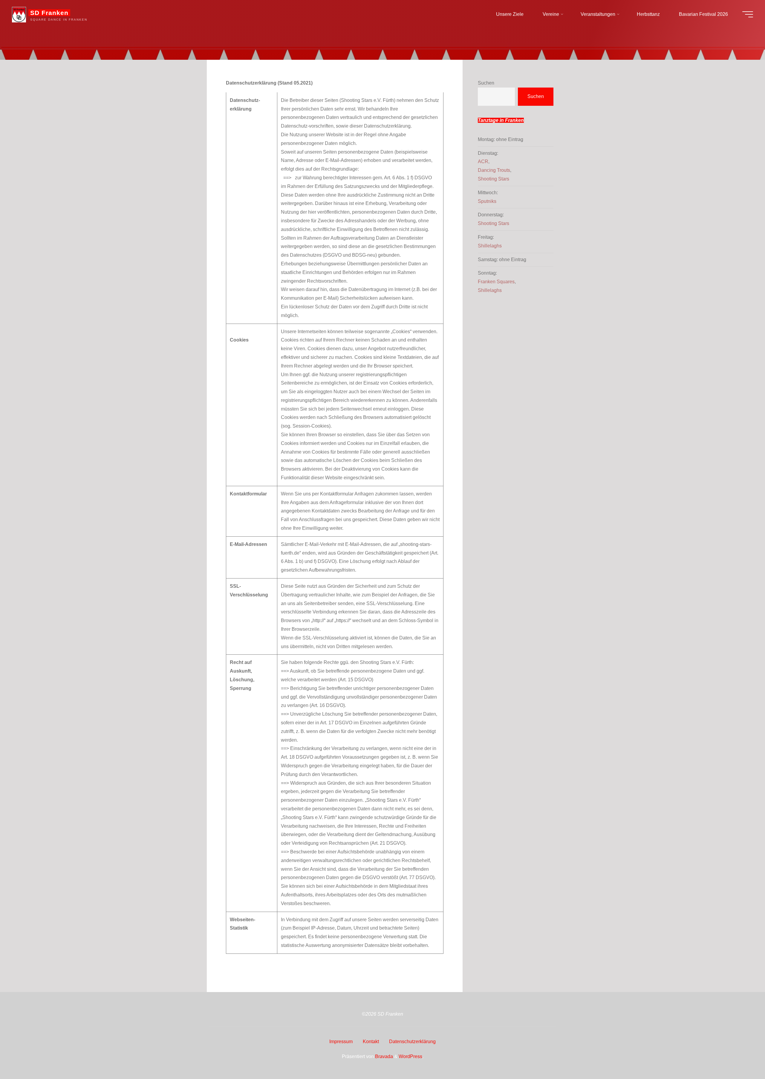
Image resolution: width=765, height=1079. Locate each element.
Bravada (383, 1056)
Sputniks (487, 201)
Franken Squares (496, 281)
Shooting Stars (493, 178)
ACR (483, 161)
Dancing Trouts (494, 170)
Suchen (486, 82)
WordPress (410, 1056)
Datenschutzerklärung (412, 1041)
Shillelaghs (490, 245)
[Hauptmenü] (747, 14)
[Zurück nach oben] (741, 1055)
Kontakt (371, 1041)
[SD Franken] (19, 14)
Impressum (341, 1041)
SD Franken (49, 12)
